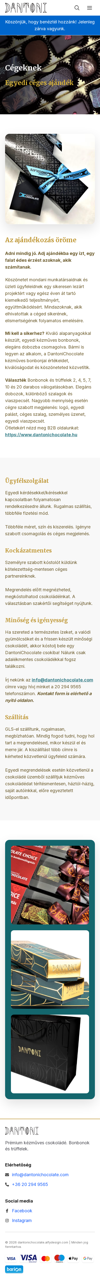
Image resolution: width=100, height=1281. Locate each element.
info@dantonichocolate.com (62, 679)
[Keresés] (77, 7)
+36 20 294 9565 (30, 1184)
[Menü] (89, 7)
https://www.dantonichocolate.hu (41, 434)
